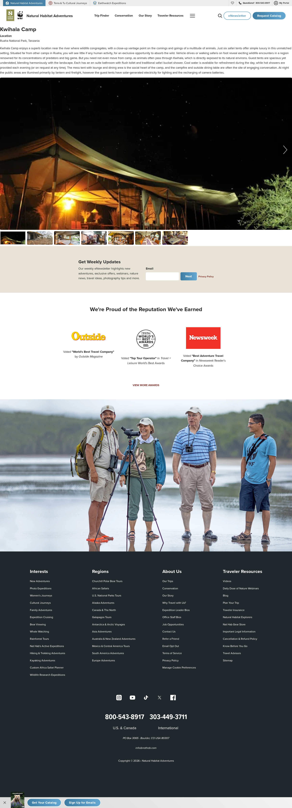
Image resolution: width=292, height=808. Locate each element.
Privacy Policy (206, 276)
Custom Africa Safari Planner (47, 667)
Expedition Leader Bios (176, 610)
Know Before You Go (235, 646)
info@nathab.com (146, 748)
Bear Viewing (38, 624)
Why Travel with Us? (174, 603)
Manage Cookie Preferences (179, 667)
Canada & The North (104, 610)
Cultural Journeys (40, 603)
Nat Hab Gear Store (234, 624)
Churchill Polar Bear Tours (107, 581)
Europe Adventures (103, 660)
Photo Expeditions (40, 588)
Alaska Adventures (103, 603)
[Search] (220, 16)
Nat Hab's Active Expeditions (47, 646)
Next (188, 276)
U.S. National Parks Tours (106, 595)
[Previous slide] (7, 149)
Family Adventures (41, 610)
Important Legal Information (239, 631)
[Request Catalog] (44, 803)
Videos (227, 581)
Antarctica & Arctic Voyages (108, 624)
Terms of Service (172, 653)
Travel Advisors (232, 653)
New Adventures (40, 581)
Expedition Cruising (41, 617)
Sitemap (228, 660)
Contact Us (168, 631)
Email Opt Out (170, 646)
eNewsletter (237, 16)
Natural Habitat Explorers (237, 617)
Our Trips (167, 581)
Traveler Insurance (234, 610)
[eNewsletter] (82, 803)
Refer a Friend (170, 639)
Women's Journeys (41, 595)
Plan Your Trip (231, 603)
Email (149, 268)
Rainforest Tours (39, 639)
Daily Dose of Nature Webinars (241, 588)
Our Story (168, 595)
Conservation (170, 588)
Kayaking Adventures (42, 660)
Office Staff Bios (171, 617)
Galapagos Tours (101, 617)
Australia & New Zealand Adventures (113, 639)
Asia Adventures (102, 631)
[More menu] (192, 16)
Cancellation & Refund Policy (240, 639)
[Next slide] (285, 149)
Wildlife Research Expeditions (47, 675)
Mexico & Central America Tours (111, 646)
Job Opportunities (173, 624)
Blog (225, 595)
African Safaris (100, 588)
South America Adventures (108, 653)
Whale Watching (39, 631)
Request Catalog (269, 16)
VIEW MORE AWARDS (146, 385)
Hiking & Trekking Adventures (47, 653)
